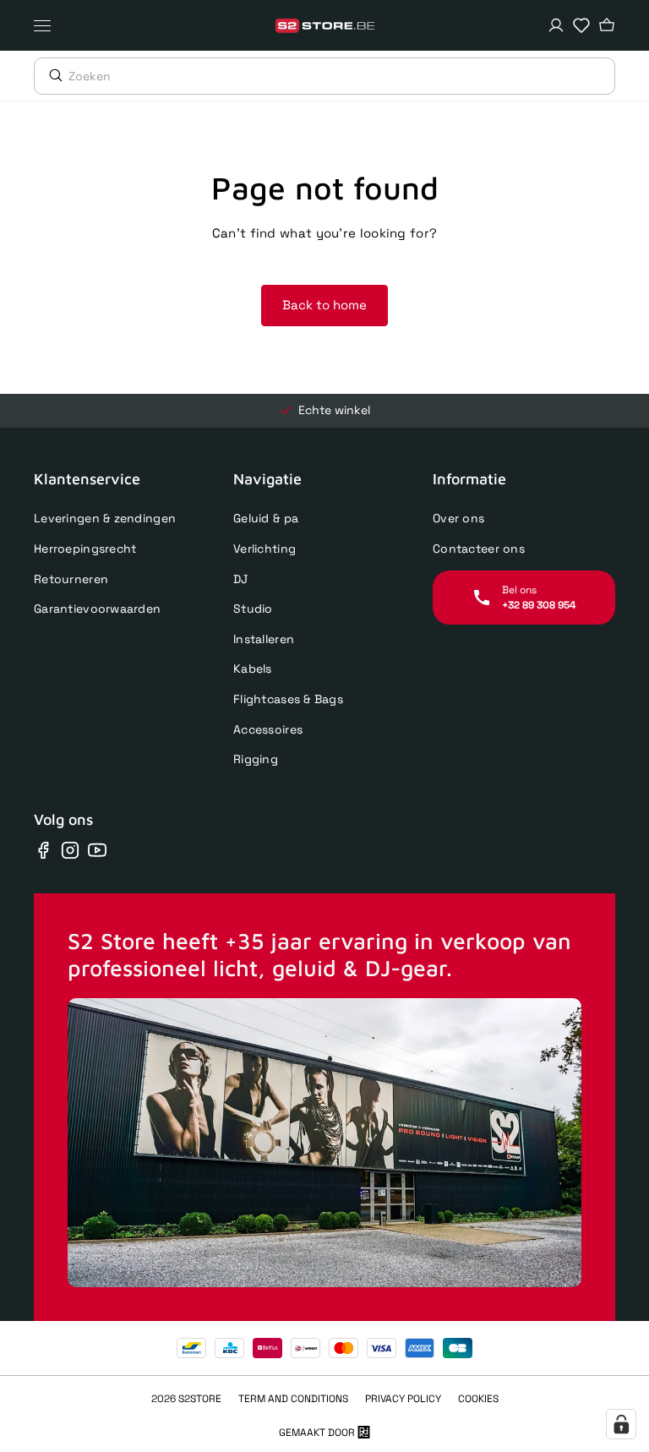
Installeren (263, 639)
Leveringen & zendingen (105, 518)
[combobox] (341, 76)
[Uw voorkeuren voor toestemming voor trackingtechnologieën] (621, 1424)
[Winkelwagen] (606, 25)
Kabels (252, 668)
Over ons (458, 518)
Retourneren (71, 579)
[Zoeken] (51, 75)
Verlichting (264, 548)
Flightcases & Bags (288, 699)
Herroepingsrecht (85, 548)
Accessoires (268, 729)
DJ (240, 579)
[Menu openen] (46, 25)
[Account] (556, 25)
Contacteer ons (479, 548)
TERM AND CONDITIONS (293, 1399)
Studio (253, 608)
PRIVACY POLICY (403, 1399)
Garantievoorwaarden (97, 608)
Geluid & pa (265, 518)
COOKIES (478, 1399)
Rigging (255, 759)
